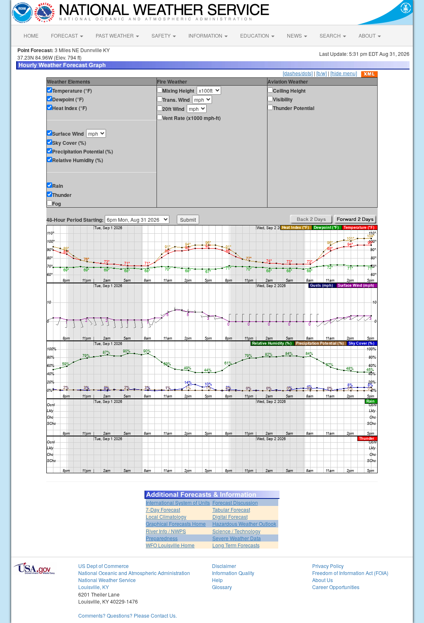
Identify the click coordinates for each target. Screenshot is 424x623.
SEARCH (331, 35)
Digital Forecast (230, 516)
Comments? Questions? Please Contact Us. (127, 615)
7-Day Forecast (163, 509)
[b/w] (321, 73)
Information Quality (233, 572)
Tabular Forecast (231, 509)
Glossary (222, 586)
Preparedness (162, 538)
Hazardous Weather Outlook (244, 523)
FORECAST (65, 35)
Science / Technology (236, 530)
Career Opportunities (335, 586)
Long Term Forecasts (236, 545)
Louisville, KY (93, 586)
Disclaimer (224, 565)
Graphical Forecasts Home (176, 523)
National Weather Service (107, 579)
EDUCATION (255, 35)
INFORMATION (206, 35)
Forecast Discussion (235, 502)
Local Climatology (166, 516)
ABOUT (368, 35)
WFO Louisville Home (170, 545)
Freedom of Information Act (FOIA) (350, 572)
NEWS (295, 35)
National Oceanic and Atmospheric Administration (134, 572)
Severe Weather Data (236, 538)
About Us (322, 579)
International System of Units (178, 502)
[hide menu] (343, 73)
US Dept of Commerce (103, 565)
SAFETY (162, 35)
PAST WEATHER (115, 35)
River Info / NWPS (166, 530)
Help (217, 579)
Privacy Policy (328, 565)
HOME (31, 35)
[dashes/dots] (298, 73)
